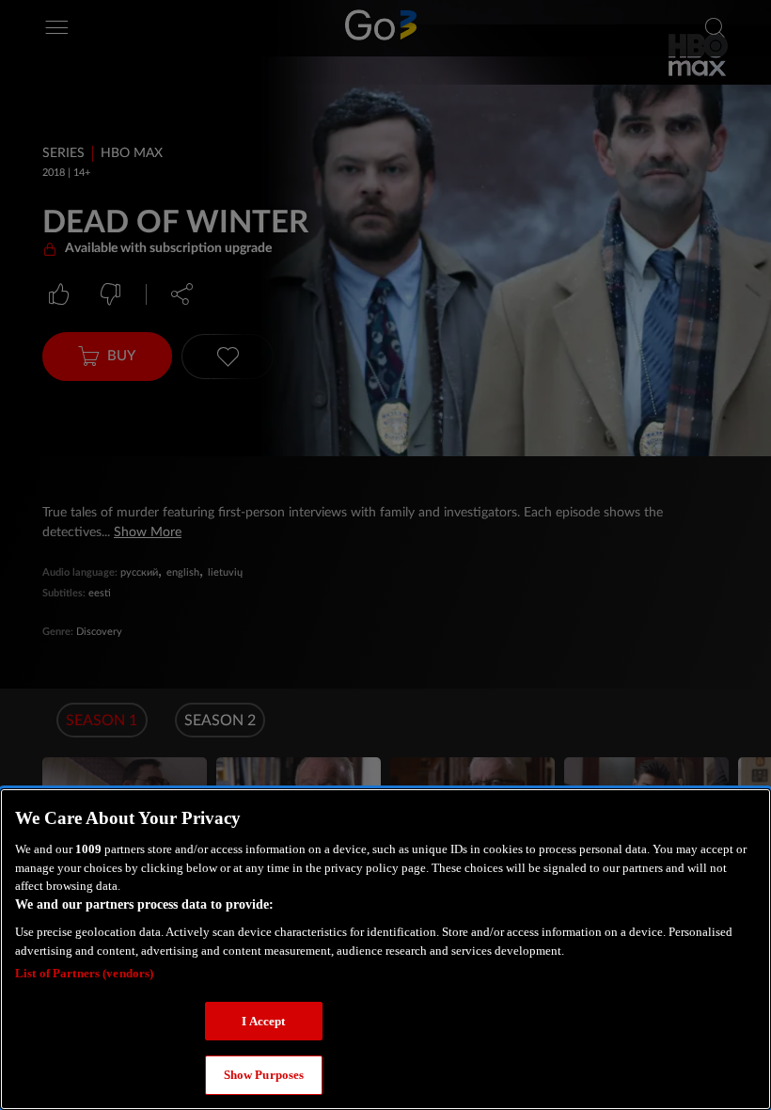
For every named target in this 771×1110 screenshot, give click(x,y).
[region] (385, 949)
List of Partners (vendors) (84, 973)
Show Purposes (264, 1075)
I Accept (263, 1021)
